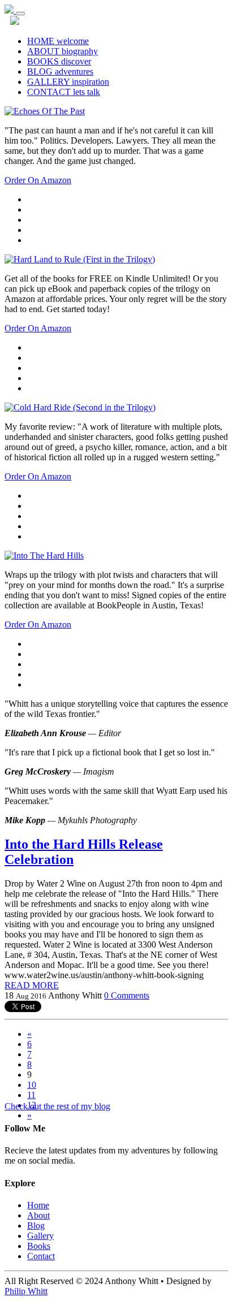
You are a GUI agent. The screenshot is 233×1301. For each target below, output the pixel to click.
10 (31, 1085)
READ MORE (32, 985)
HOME (58, 41)
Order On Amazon (38, 180)
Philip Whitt (26, 1291)
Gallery (40, 1236)
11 (31, 1095)
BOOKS (59, 61)
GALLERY (68, 82)
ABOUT (62, 51)
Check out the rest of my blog (57, 1106)
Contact (41, 1256)
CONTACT (63, 92)
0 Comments (126, 995)
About (38, 1215)
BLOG (60, 71)
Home (38, 1205)
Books (38, 1246)
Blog (36, 1225)
